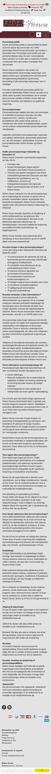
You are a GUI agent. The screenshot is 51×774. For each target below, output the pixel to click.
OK (42, 770)
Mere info (30, 772)
